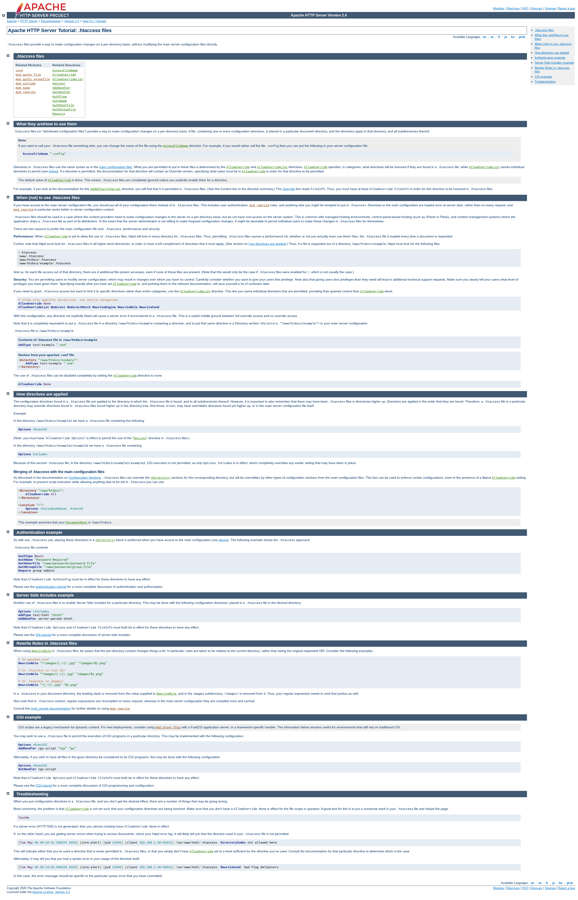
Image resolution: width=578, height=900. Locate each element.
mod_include (25, 83)
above (223, 540)
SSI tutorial (43, 635)
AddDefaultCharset (105, 189)
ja (505, 37)
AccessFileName (65, 70)
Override (288, 189)
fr (499, 37)
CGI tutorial (44, 785)
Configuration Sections (85, 477)
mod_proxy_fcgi (168, 727)
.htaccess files (544, 30)
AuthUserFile (63, 105)
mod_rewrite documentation (51, 708)
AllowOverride (64, 75)
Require (58, 114)
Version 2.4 (71, 21)
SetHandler (61, 92)
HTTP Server (28, 21)
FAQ (525, 8)
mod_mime (23, 88)
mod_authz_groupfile (33, 79)
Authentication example (550, 57)
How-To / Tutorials (94, 21)
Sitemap (550, 8)
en (484, 37)
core (19, 70)
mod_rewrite (25, 92)
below (53, 171)
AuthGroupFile (64, 109)
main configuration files (115, 167)
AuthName (59, 101)
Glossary (536, 8)
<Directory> (160, 478)
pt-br (522, 37)
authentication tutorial (51, 586)
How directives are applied (552, 52)
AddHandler (61, 88)
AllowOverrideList (67, 79)
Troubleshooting (545, 81)
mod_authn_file (28, 75)
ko (512, 37)
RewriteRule (41, 651)
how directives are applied (267, 244)
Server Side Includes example (554, 62)
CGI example (543, 76)
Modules (498, 8)
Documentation (51, 21)
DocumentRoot (76, 522)
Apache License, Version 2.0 (51, 892)
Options (58, 83)
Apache (12, 21)
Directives (513, 8)
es (492, 37)
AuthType (59, 96)
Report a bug (566, 8)
